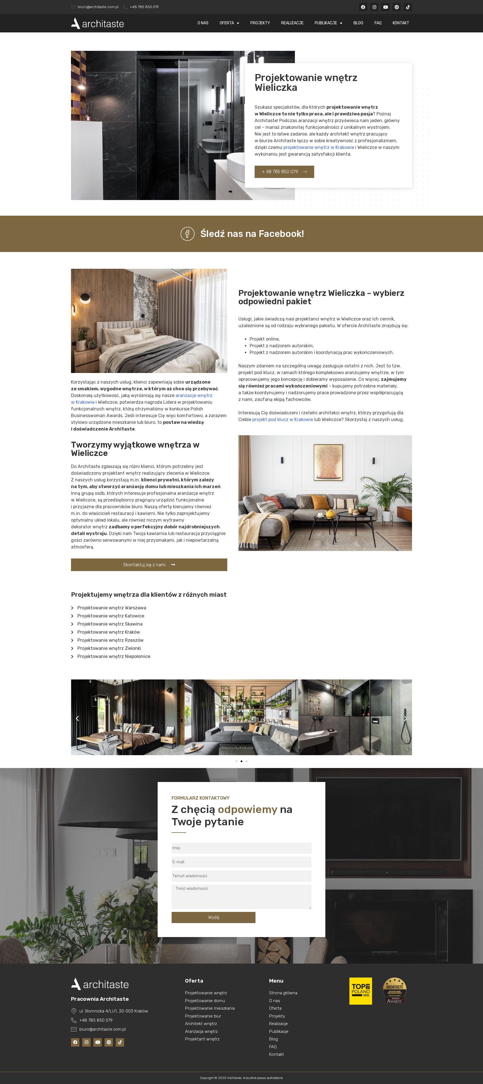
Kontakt (401, 23)
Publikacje (326, 23)
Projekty (260, 23)
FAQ (378, 23)
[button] (77, 718)
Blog (358, 23)
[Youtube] (385, 7)
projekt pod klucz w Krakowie (282, 419)
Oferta (227, 23)
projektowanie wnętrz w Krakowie (318, 147)
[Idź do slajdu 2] (241, 761)
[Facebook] (363, 7)
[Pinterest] (396, 7)
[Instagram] (374, 7)
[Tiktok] (408, 7)
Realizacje (292, 23)
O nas (203, 23)
